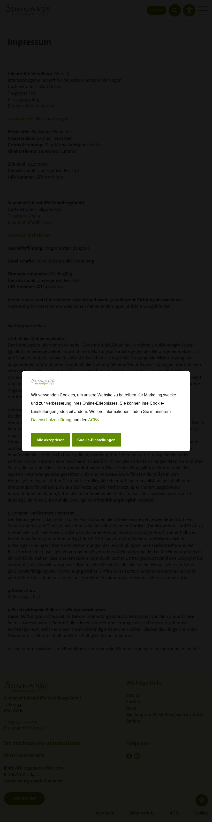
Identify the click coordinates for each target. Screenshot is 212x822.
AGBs (93, 420)
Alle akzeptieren (50, 440)
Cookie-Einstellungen (96, 440)
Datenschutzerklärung (51, 420)
